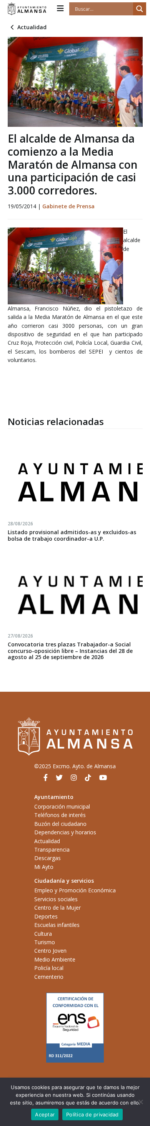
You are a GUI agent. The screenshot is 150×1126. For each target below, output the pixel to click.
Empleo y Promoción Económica (75, 890)
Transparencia (52, 849)
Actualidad (32, 27)
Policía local (48, 968)
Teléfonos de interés (60, 815)
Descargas (47, 858)
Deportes (46, 916)
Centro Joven (50, 950)
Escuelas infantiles (57, 924)
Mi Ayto (43, 866)
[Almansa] (27, 8)
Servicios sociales (56, 899)
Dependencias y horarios (65, 832)
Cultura (43, 933)
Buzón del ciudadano (60, 823)
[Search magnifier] (139, 8)
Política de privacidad (92, 1114)
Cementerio (48, 976)
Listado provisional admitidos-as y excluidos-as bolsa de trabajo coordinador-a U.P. (72, 535)
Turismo (44, 942)
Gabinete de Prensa (68, 206)
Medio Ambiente (54, 959)
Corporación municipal (62, 806)
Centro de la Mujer (57, 907)
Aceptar (45, 1114)
